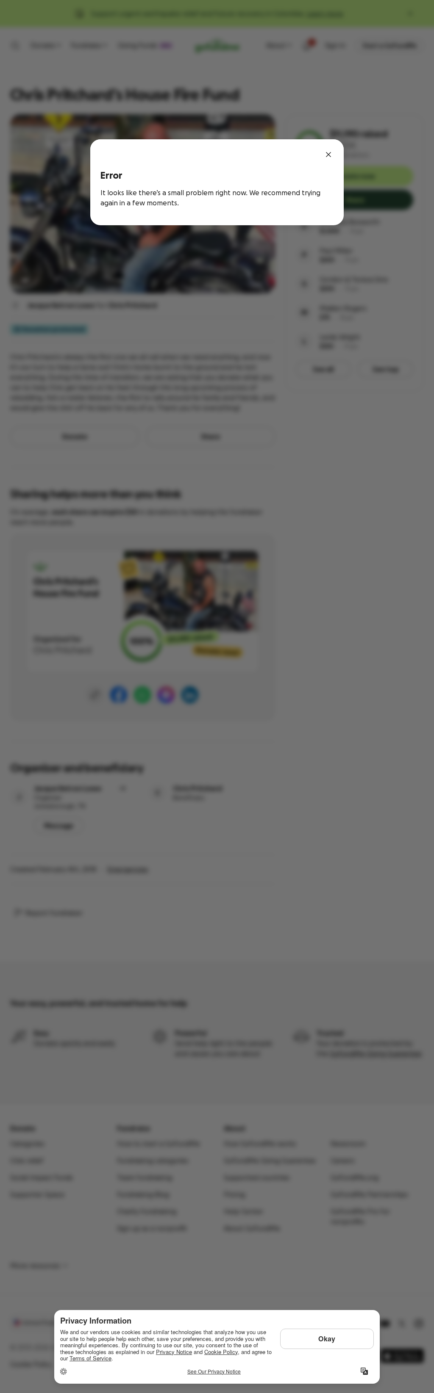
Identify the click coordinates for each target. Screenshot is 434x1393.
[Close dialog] (328, 154)
